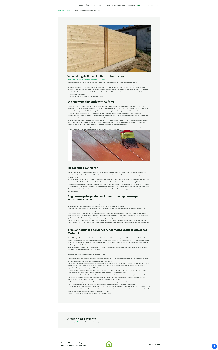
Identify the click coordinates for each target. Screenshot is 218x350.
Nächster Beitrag (154, 307)
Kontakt (107, 5)
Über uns (88, 5)
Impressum (131, 5)
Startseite (80, 5)
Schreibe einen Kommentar (75, 79)
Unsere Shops (98, 5)
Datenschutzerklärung (118, 5)
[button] (141, 5)
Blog (138, 5)
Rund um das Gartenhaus (91, 79)
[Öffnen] (214, 346)
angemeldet (76, 322)
